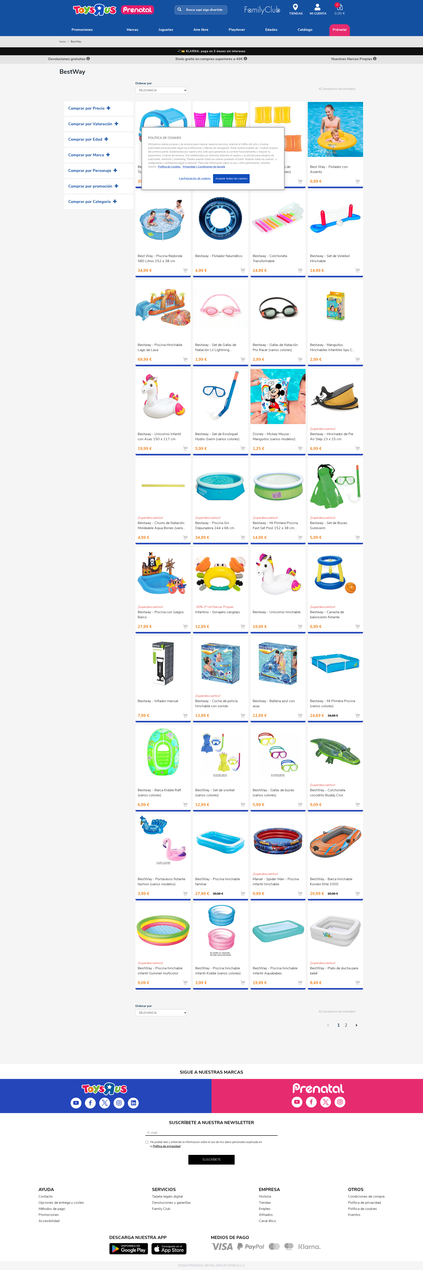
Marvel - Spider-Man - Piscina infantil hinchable (276, 882)
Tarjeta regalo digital (167, 1196)
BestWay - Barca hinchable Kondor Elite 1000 (331, 882)
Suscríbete (211, 1160)
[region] (213, 158)
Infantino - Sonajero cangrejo (217, 612)
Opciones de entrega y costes (61, 1202)
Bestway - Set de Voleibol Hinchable (330, 258)
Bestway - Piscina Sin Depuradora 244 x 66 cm (214, 525)
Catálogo (305, 29)
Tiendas (265, 1202)
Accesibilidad (49, 1220)
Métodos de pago (52, 1208)
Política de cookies (362, 1208)
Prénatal (340, 29)
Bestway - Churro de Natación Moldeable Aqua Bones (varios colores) (161, 526)
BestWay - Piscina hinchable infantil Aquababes (275, 971)
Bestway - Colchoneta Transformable (270, 258)
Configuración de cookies (195, 178)
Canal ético (267, 1220)
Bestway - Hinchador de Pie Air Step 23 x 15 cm (331, 437)
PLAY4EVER (237, 29)
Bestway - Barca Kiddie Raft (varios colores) (159, 793)
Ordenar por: (143, 83)
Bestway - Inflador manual (158, 701)
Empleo (264, 1208)
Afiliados (266, 1214)
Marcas (132, 29)
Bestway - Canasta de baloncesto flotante (327, 615)
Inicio (62, 41)
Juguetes (166, 29)
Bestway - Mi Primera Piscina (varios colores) (332, 704)
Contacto (46, 1196)
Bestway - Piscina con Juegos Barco (161, 615)
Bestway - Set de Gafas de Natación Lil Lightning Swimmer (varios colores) (215, 347)
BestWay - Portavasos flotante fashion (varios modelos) (161, 882)
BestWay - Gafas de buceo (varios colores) (273, 793)
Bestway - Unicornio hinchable (277, 612)
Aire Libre (200, 29)
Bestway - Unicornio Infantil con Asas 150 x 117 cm (159, 437)
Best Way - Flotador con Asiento (329, 169)
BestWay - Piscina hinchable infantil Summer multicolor (160, 971)
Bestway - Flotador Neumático (218, 256)
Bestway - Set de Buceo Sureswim (328, 525)
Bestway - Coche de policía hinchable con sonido (216, 704)
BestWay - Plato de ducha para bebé (334, 971)
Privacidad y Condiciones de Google (203, 166)
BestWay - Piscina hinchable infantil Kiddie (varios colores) (218, 971)
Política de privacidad (166, 1146)
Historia (265, 1196)
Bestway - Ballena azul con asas (274, 704)
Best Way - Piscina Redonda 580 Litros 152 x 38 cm (160, 258)
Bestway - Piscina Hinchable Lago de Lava (160, 347)
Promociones (82, 29)
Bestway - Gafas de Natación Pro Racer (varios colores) (275, 347)
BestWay (76, 41)
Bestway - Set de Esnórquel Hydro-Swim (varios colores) (217, 437)
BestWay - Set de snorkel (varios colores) (215, 793)
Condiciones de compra (366, 1196)
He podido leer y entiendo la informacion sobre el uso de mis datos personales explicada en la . (206, 1144)
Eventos (354, 1214)
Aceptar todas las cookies (231, 178)
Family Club (161, 1208)
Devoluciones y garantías (171, 1202)
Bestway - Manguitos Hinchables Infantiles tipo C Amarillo (331, 347)
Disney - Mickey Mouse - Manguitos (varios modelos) (274, 437)
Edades (271, 29)
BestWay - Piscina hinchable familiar (217, 882)
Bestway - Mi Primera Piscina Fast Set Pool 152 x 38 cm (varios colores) (275, 526)
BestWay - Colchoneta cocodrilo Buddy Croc (327, 793)
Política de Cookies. (169, 166)
